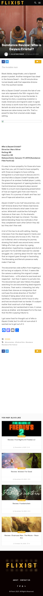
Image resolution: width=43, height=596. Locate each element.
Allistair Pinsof (17, 54)
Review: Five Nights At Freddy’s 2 (21, 440)
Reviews (21, 41)
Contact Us (25, 580)
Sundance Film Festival (10, 345)
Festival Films (20, 342)
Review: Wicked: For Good (21, 472)
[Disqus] (21, 385)
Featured (21, 436)
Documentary (10, 342)
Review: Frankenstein (21, 503)
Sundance (29, 342)
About (15, 580)
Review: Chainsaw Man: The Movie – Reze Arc (21, 536)
